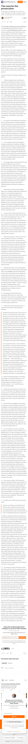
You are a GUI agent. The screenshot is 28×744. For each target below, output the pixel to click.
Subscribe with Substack (15, 721)
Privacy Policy (15, 727)
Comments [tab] (4, 663)
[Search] (25, 680)
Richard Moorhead (8, 17)
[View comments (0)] (7, 21)
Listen (25, 18)
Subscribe (20, 2)
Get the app (20, 737)
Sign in (25, 2)
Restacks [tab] (10, 663)
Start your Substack (10, 737)
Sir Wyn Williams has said (14, 30)
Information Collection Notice (18, 726)
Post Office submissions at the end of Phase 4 (14, 26)
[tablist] (7, 663)
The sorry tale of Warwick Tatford (10, 684)
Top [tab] (2, 680)
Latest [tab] (6, 680)
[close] (24, 694)
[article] (14, 687)
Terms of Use (21, 725)
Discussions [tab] (11, 680)
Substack (7, 741)
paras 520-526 (20, 597)
